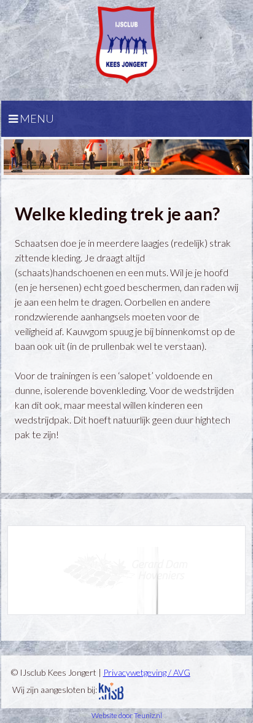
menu (36, 118)
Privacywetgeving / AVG (146, 672)
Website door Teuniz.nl (126, 715)
